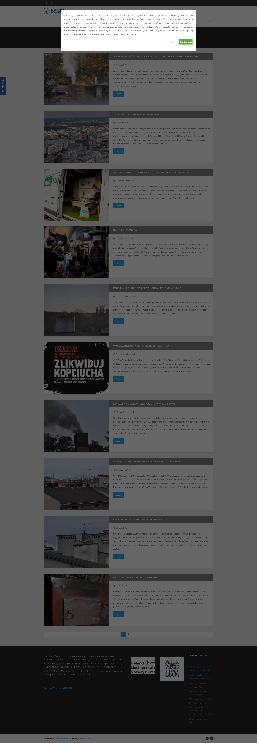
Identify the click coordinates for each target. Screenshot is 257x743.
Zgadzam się (186, 42)
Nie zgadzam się (171, 42)
